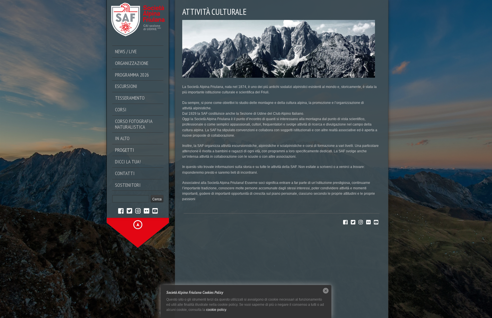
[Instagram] (138, 210)
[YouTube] (155, 210)
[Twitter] (129, 210)
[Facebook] (121, 210)
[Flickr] (146, 210)
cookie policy (216, 310)
